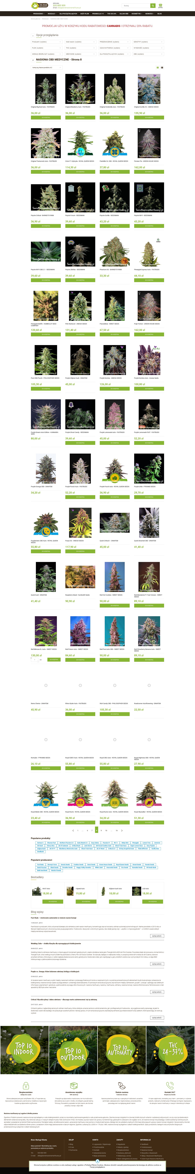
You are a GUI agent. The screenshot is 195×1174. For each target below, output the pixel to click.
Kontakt (96, 1150)
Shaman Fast (51, 843)
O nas (72, 1147)
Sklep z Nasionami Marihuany (151, 1156)
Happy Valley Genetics (84, 867)
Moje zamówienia (100, 1156)
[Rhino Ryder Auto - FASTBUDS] (80, 685)
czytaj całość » (157, 936)
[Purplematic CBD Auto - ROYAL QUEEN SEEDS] (46, 523)
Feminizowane (146, 1147)
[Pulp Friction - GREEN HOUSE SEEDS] (149, 306)
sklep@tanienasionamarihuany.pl (69, 8)
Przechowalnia (99, 1147)
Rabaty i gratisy (123, 1147)
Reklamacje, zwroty (124, 1156)
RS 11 (116, 843)
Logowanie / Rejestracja (102, 1144)
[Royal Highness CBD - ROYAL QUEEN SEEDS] (149, 740)
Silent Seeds (54, 867)
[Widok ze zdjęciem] (158, 68)
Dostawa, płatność (124, 1153)
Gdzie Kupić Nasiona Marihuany (152, 1159)
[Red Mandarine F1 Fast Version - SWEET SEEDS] (149, 577)
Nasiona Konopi (147, 1150)
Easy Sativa (95, 843)
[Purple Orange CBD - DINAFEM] (46, 469)
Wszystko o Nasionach (149, 1153)
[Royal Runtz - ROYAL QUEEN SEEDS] (80, 794)
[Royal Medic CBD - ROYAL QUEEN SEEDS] (46, 794)
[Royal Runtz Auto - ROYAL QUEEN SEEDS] (115, 794)
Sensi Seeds (91, 864)
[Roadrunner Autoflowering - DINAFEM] (149, 685)
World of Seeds (56, 870)
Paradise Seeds (67, 867)
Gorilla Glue (155, 849)
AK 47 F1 (52, 849)
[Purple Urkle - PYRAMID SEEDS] (149, 469)
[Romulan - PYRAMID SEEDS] (46, 740)
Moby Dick (125, 843)
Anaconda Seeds (112, 867)
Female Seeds (149, 864)
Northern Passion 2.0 (66, 843)
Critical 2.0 (111, 849)
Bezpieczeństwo (123, 1150)
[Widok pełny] (162, 68)
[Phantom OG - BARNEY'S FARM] (115, 252)
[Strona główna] (40, 5)
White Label (99, 867)
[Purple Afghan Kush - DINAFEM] (80, 360)
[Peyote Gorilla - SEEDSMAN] (115, 197)
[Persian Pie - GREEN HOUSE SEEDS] (149, 143)
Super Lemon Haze (136, 846)
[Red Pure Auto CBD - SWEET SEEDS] (115, 631)
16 (117, 830)
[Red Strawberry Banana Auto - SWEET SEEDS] (149, 631)
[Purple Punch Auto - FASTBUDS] (80, 469)
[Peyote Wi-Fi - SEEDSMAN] (149, 197)
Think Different (143, 849)
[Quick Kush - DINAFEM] (46, 577)
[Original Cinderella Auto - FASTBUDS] (115, 89)
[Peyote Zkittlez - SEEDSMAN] (80, 252)
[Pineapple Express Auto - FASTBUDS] (149, 252)
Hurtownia (73, 1150)
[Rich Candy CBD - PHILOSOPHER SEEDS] (115, 685)
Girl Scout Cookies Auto (103, 846)
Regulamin (121, 1144)
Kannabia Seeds (137, 867)
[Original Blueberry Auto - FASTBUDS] (80, 89)
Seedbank (40, 851)
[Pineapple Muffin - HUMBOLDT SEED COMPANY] (46, 306)
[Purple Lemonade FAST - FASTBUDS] (149, 414)
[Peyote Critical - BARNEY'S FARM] (46, 197)
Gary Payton (151, 846)
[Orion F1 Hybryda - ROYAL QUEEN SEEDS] (80, 143)
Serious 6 (40, 843)
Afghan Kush (41, 849)
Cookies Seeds (78, 864)
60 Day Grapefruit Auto (126, 849)
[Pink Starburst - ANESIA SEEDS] (80, 306)
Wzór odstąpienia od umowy (127, 1159)
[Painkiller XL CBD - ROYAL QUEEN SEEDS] (115, 143)
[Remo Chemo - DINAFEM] (46, 685)
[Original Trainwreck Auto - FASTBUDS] (46, 143)
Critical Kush (76, 846)
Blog (71, 1144)
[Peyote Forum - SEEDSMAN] (80, 197)
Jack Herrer (88, 846)
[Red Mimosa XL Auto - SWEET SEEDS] (46, 631)
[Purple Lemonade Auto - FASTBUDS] (115, 414)
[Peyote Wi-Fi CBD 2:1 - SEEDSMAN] (46, 252)
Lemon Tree (146, 843)
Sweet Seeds (137, 864)
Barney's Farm (52, 864)
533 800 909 (59, 5)
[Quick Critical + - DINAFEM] (115, 523)
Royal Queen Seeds (122, 864)
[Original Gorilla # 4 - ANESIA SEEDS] (149, 89)
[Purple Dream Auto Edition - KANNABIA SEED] (46, 414)
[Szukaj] (153, 5)
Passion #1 (106, 843)
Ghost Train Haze (121, 846)
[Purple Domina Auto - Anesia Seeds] (149, 360)
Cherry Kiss (51, 846)
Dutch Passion (41, 867)
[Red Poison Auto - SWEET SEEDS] (80, 631)
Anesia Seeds (65, 864)
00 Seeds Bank (151, 867)
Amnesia (157, 843)
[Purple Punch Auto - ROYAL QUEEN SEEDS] (115, 469)
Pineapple (135, 843)
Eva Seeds (124, 867)
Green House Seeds (105, 864)
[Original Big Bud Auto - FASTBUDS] (46, 89)
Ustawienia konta (100, 1153)
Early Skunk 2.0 (82, 843)
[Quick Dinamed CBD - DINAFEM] (149, 523)
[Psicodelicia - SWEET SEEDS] (115, 306)
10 (106, 830)
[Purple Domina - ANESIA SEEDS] (115, 360)
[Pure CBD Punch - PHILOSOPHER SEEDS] (46, 360)
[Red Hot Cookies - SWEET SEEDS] (115, 577)
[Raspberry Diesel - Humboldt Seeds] (80, 577)
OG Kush (40, 846)
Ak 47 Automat (63, 846)
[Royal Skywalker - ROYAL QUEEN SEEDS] (149, 794)
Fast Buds (40, 864)
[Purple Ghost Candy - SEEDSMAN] (80, 414)
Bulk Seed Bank (42, 870)
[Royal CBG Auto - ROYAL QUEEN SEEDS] (115, 740)
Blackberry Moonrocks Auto (68, 849)
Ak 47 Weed (100, 849)
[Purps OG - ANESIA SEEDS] (80, 523)
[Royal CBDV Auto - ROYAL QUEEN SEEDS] (80, 740)
